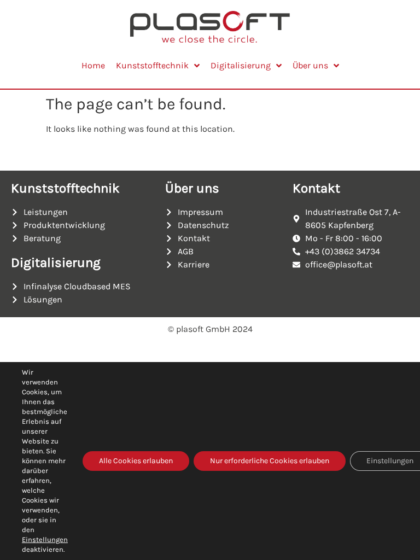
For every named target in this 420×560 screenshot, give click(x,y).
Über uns (192, 188)
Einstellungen (45, 539)
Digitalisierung (56, 262)
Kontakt (316, 188)
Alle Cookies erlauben (136, 460)
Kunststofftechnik (65, 188)
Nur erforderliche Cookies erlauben (269, 460)
